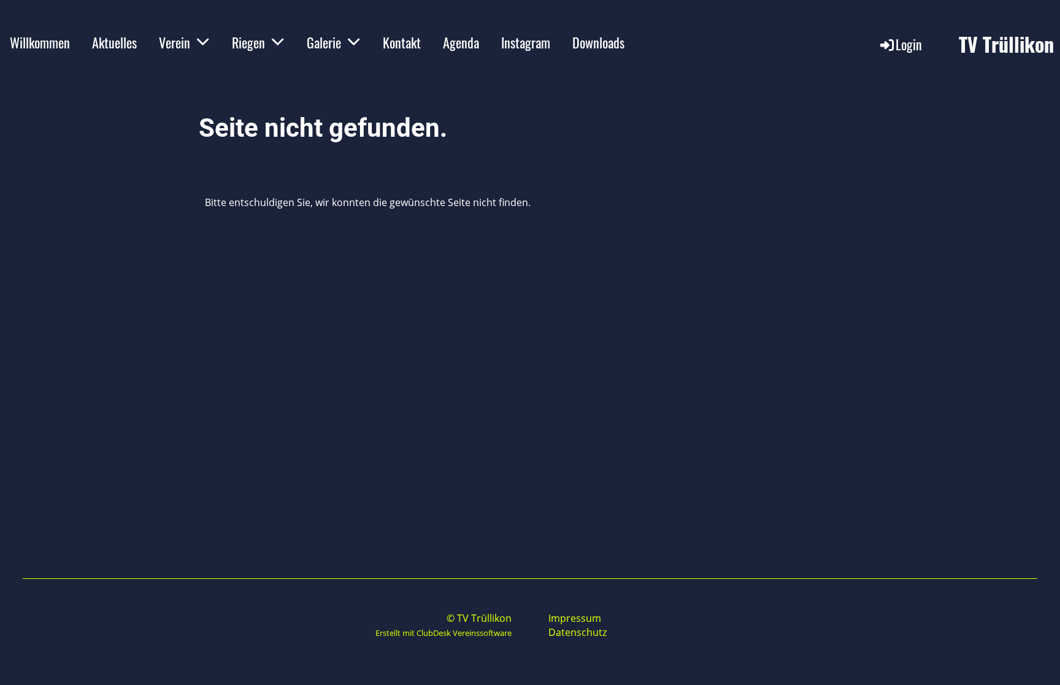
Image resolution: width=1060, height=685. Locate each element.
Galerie (324, 42)
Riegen (248, 42)
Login (909, 44)
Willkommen (40, 42)
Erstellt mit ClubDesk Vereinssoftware (443, 632)
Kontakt (402, 42)
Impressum (574, 618)
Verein (174, 42)
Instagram (525, 42)
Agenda (461, 42)
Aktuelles (114, 42)
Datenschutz (577, 632)
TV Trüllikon (1006, 44)
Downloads (598, 42)
